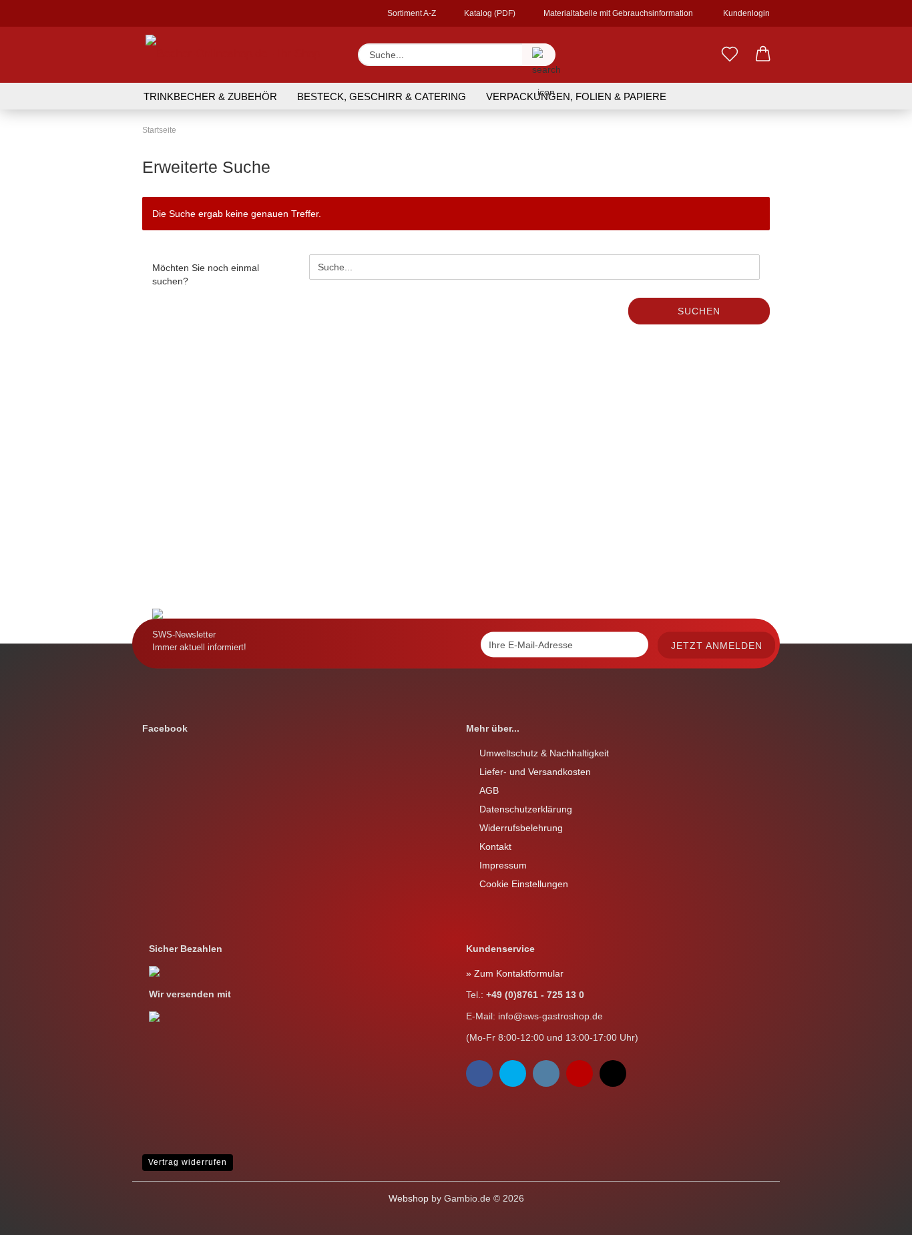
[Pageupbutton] (37, 1215)
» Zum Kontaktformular (514, 973)
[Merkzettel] (729, 55)
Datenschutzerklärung (525, 809)
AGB (489, 790)
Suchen (699, 311)
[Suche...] (538, 54)
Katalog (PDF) (488, 13)
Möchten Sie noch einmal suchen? (205, 274)
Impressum (503, 865)
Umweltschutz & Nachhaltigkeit (544, 753)
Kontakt (495, 846)
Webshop (409, 1198)
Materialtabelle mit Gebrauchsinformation (617, 13)
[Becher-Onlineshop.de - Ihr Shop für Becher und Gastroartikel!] (240, 55)
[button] (763, 55)
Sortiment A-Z (410, 13)
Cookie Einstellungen (523, 884)
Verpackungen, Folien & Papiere (576, 96)
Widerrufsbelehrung (521, 827)
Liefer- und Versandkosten (535, 771)
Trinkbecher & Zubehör (210, 96)
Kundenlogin (744, 13)
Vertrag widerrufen (187, 1162)
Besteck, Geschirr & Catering (381, 96)
